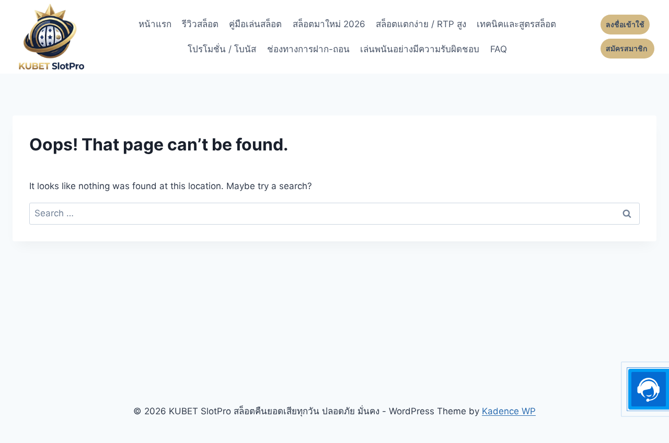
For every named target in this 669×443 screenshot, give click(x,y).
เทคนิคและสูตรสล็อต (516, 24)
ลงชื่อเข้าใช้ (625, 24)
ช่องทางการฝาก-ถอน (308, 49)
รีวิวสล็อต (200, 24)
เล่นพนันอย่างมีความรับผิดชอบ (419, 49)
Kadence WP (509, 411)
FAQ (498, 49)
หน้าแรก (155, 24)
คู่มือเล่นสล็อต (255, 24)
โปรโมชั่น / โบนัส (222, 49)
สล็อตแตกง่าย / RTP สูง (421, 24)
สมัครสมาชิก (627, 48)
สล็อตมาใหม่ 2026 (329, 24)
